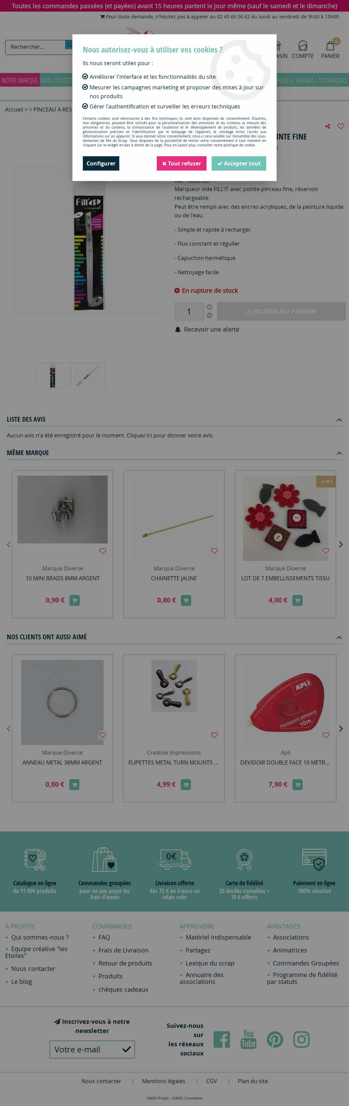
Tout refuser (184, 163)
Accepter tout (242, 163)
